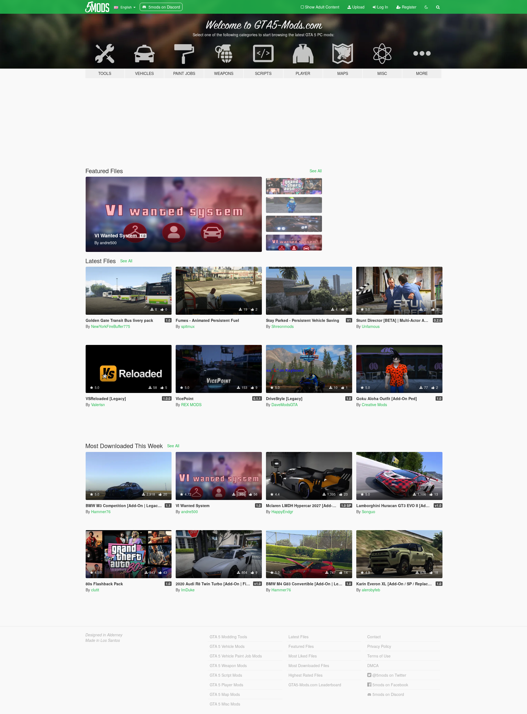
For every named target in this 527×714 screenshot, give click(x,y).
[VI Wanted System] (294, 243)
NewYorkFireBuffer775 (110, 326)
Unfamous (371, 326)
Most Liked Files (302, 656)
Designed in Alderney (103, 634)
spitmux (188, 326)
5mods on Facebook (389, 684)
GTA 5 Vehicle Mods (227, 646)
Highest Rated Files (305, 675)
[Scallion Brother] (294, 205)
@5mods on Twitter (388, 675)
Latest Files (298, 636)
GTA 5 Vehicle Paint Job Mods (236, 656)
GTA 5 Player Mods (226, 684)
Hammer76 (101, 511)
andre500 (189, 511)
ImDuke (188, 589)
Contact (374, 636)
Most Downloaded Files (308, 665)
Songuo (368, 511)
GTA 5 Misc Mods (225, 704)
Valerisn (98, 404)
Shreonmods (282, 326)
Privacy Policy (379, 646)
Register (408, 7)
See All (316, 170)
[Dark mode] (426, 7)
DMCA (373, 665)
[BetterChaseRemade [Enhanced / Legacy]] (294, 224)
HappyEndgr (282, 511)
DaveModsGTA (284, 404)
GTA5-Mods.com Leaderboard (314, 684)
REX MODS (191, 404)
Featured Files (301, 646)
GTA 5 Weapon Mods (228, 665)
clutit (95, 589)
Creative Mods (374, 404)
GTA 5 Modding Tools (228, 636)
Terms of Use (379, 656)
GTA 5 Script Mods (226, 675)
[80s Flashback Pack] (294, 186)
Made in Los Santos (102, 640)
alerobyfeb (371, 589)
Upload (358, 7)
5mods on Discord (387, 694)
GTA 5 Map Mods (225, 694)
